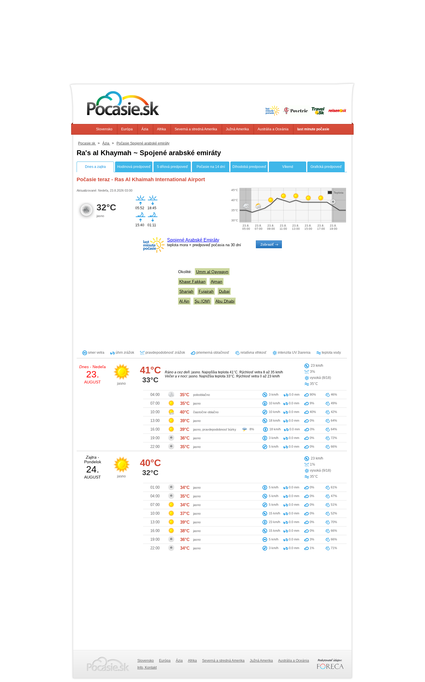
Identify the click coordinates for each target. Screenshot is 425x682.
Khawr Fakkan (192, 281)
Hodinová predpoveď (133, 167)
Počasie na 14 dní (211, 167)
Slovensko (104, 129)
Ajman (216, 281)
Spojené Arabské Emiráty (193, 240)
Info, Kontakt (147, 668)
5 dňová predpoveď (172, 167)
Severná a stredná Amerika (196, 129)
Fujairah (206, 291)
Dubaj (224, 291)
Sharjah (186, 291)
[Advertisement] (212, 40)
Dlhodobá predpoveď (249, 167)
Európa (127, 129)
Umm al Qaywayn (212, 271)
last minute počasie (313, 129)
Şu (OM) (202, 301)
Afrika (161, 129)
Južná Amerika (237, 129)
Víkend (287, 167)
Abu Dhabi (224, 301)
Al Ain (184, 301)
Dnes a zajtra (95, 167)
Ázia (144, 129)
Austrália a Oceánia (273, 129)
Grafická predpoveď (326, 167)
